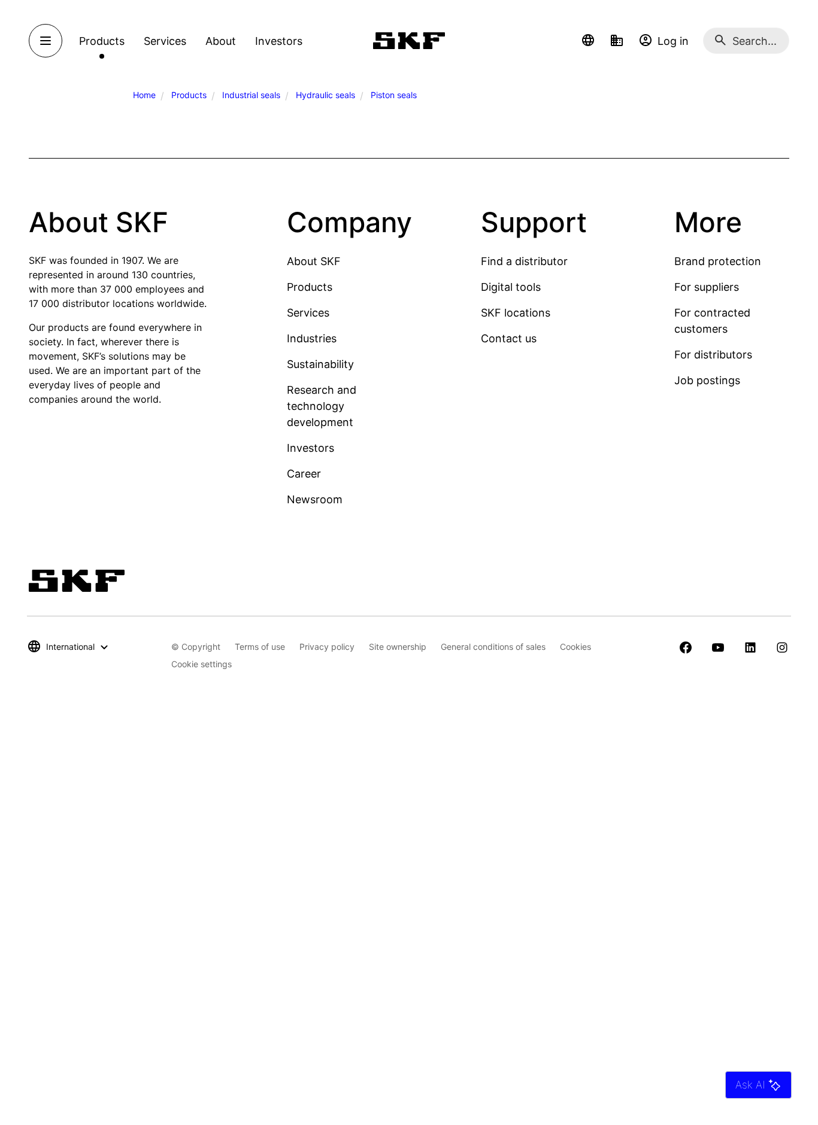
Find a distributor (524, 261)
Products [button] (102, 41)
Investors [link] (278, 41)
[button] (588, 40)
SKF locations (515, 312)
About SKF (314, 261)
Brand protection (717, 261)
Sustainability (320, 364)
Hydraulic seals (325, 95)
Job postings (707, 380)
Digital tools (511, 287)
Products (189, 95)
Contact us (509, 338)
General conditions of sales (493, 646)
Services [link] (165, 41)
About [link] (220, 41)
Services (308, 312)
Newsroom (315, 499)
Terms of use (260, 646)
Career (304, 473)
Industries (312, 338)
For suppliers (706, 287)
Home (144, 95)
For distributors (713, 354)
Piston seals (394, 95)
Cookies (575, 646)
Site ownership (397, 646)
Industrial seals (251, 95)
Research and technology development (321, 406)
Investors (310, 448)
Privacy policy (327, 646)
